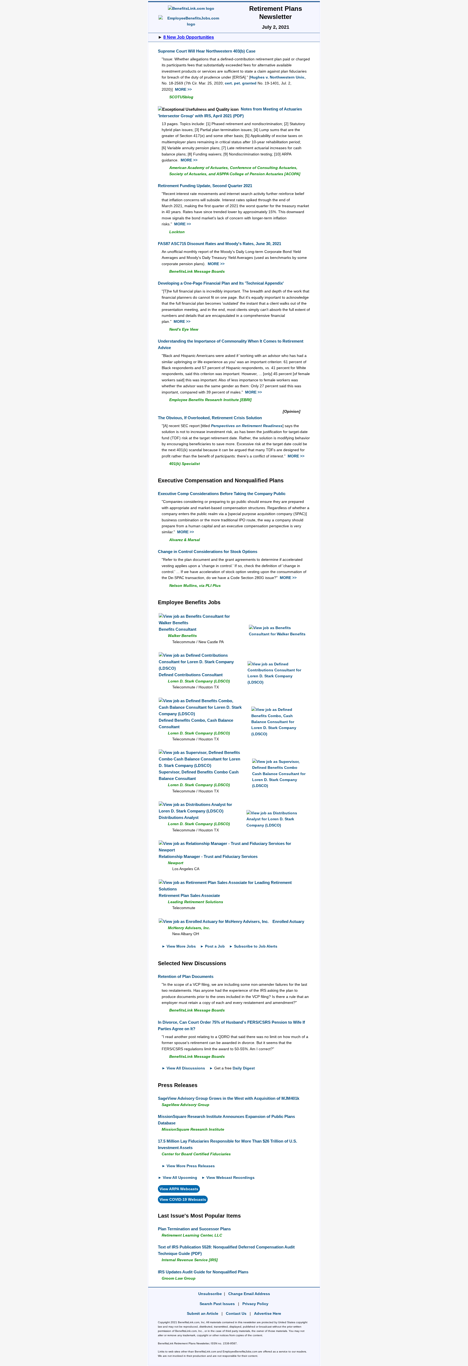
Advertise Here (267, 1313)
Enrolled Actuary (288, 921)
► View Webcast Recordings (228, 1177)
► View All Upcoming (177, 1177)
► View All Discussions (183, 1068)
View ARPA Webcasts (179, 1189)
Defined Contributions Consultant (191, 674)
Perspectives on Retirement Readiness (246, 426)
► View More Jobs (179, 946)
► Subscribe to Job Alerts (253, 946)
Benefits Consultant (177, 629)
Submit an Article (202, 1313)
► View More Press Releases (188, 1166)
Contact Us (236, 1313)
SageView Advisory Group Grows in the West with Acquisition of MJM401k (228, 1098)
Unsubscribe (210, 1294)
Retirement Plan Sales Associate (189, 895)
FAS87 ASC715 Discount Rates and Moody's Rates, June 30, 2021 (219, 243)
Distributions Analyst (179, 817)
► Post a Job (212, 946)
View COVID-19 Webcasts (183, 1199)
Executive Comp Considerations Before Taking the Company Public (221, 493)
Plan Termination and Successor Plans (194, 1229)
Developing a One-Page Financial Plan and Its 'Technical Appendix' (221, 283)
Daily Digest (244, 1068)
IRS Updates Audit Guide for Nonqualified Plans (203, 1272)
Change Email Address (249, 1294)
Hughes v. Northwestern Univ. (277, 77)
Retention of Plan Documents (185, 976)
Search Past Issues (217, 1304)
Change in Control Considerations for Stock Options (207, 551)
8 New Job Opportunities (188, 37)
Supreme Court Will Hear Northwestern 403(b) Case (206, 51)
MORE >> (183, 89)
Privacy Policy (255, 1304)
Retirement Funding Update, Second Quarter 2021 (205, 185)
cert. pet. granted (240, 83)
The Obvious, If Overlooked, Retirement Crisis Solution (210, 417)
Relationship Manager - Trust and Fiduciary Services (208, 856)
